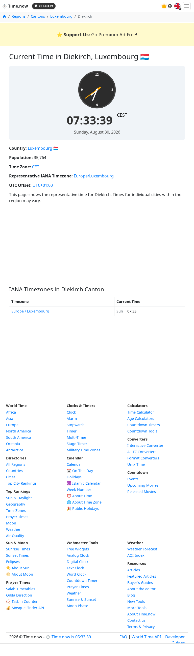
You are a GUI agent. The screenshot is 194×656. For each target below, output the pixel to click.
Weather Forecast (142, 549)
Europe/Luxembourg (94, 176)
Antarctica (14, 450)
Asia (9, 418)
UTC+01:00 (43, 185)
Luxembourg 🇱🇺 (43, 148)
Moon (11, 523)
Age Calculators (140, 418)
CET (35, 167)
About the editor (141, 588)
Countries (14, 470)
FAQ (123, 637)
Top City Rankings (21, 483)
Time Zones (16, 510)
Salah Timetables (20, 588)
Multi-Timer (76, 437)
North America (18, 431)
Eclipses (13, 561)
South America (18, 437)
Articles (133, 570)
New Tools (136, 601)
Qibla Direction (19, 595)
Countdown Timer (82, 580)
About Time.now (141, 614)
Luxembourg (61, 16)
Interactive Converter (145, 445)
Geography (15, 504)
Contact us (136, 620)
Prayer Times (17, 516)
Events (132, 479)
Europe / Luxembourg (30, 311)
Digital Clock (77, 561)
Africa (11, 412)
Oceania (13, 443)
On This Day (80, 470)
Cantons (38, 16)
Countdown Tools (142, 431)
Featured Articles (141, 576)
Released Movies (141, 491)
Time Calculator (140, 412)
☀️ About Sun (18, 568)
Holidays (74, 477)
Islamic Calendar (84, 483)
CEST (122, 115)
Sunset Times (17, 555)
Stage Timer (77, 443)
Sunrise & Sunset (81, 599)
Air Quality (15, 535)
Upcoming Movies (142, 485)
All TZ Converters (141, 451)
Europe (12, 424)
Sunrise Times (18, 549)
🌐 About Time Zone (84, 502)
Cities (10, 477)
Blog (131, 595)
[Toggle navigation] (187, 6)
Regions (19, 16)
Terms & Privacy (141, 626)
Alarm (72, 418)
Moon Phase (77, 605)
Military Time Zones (83, 450)
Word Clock (76, 574)
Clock (71, 412)
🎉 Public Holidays (83, 508)
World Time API (146, 637)
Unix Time (136, 464)
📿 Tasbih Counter (22, 601)
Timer (72, 431)
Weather (13, 529)
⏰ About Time (79, 495)
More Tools (137, 607)
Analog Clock (78, 555)
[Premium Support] (164, 6)
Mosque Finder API (25, 607)
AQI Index (135, 555)
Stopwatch (76, 424)
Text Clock (75, 568)
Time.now (15, 6)
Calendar (74, 464)
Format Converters (143, 458)
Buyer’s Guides (140, 582)
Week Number (79, 489)
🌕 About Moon (19, 574)
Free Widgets (78, 549)
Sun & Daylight (19, 497)
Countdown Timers (143, 424)
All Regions (15, 464)
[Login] (170, 6)
